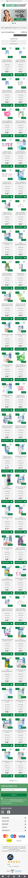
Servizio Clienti (5, 821)
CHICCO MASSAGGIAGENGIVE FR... (7, 579)
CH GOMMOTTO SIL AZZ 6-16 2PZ (7, 762)
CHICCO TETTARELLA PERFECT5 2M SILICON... (7, 91)
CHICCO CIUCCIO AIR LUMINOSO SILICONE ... (21, 304)
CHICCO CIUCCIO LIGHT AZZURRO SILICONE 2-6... (20, 426)
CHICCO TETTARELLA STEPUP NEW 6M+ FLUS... (20, 548)
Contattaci (4, 827)
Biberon (14, 35)
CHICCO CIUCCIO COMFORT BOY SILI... (7, 457)
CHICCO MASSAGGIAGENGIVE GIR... (20, 518)
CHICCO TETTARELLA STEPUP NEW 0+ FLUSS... (21, 609)
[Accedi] (14, 876)
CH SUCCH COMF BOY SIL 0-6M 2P (7, 701)
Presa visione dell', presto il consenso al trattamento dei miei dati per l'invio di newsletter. (14, 801)
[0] (25, 876)
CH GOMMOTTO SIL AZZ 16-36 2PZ (7, 243)
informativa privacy (16, 800)
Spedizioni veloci (6, 830)
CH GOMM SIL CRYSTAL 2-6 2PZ (20, 335)
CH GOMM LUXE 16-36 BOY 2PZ (7, 396)
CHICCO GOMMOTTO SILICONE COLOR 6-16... (21, 365)
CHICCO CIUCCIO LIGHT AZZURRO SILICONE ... (7, 426)
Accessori (14, 27)
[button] (13, 23)
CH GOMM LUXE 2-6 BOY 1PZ (7, 518)
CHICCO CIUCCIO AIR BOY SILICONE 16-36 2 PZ (7, 640)
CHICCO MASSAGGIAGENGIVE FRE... (20, 243)
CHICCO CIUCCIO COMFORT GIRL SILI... (20, 396)
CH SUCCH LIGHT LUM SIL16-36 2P (21, 487)
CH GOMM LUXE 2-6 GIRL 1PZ (7, 335)
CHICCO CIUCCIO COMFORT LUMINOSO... (7, 152)
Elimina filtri (14, 43)
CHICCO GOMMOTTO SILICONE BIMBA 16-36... (7, 122)
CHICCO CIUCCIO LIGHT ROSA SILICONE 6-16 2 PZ (7, 304)
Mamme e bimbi (8, 27)
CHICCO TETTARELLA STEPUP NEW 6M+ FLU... (21, 213)
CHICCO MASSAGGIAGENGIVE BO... (20, 640)
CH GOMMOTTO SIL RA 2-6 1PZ (20, 457)
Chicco (14, 41)
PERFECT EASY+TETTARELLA (7, 487)
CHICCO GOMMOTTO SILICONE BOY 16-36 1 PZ (20, 183)
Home (2, 27)
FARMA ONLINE (5, 824)
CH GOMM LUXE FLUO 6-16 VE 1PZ (20, 701)
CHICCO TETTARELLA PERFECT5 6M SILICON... (7, 61)
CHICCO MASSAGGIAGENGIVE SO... (7, 670)
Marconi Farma (5, 818)
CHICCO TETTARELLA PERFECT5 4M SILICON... (21, 61)
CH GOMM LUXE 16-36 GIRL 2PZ (7, 365)
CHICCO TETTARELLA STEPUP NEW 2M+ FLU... (7, 274)
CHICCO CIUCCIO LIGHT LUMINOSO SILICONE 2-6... (7, 609)
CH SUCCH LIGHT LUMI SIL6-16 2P (7, 731)
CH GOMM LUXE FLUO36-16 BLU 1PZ (20, 731)
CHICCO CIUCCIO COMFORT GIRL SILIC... (7, 183)
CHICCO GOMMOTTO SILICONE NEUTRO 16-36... (20, 91)
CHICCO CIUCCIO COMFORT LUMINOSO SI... (20, 152)
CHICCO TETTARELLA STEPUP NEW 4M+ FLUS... (20, 122)
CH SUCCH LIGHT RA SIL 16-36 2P (7, 548)
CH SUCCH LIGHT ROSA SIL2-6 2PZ (21, 670)
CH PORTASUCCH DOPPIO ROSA (21, 274)
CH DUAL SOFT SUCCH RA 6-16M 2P (20, 579)
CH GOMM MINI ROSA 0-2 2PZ (20, 762)
